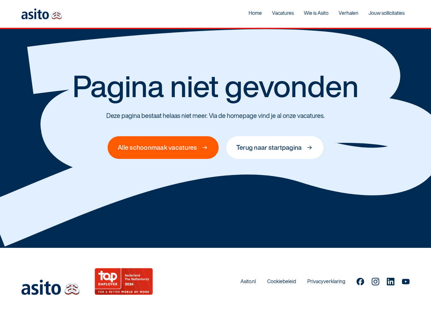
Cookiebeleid (281, 281)
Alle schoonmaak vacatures (157, 147)
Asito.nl (248, 281)
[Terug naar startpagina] (41, 14)
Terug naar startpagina (269, 147)
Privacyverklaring (326, 281)
